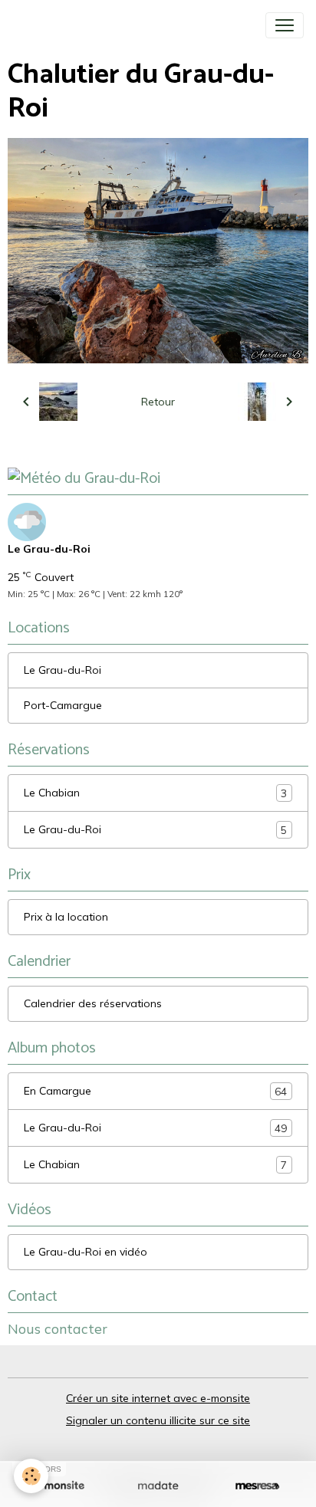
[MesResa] (257, 1486)
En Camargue (155, 1091)
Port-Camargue (63, 705)
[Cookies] (31, 1476)
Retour (158, 402)
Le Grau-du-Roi (62, 670)
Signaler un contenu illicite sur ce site (158, 1420)
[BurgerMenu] (284, 25)
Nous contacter (57, 1328)
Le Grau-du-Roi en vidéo (85, 1252)
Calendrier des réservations (93, 1003)
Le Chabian (155, 793)
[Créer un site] (58, 1486)
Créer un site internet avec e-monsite (158, 1398)
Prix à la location (66, 917)
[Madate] (157, 1486)
